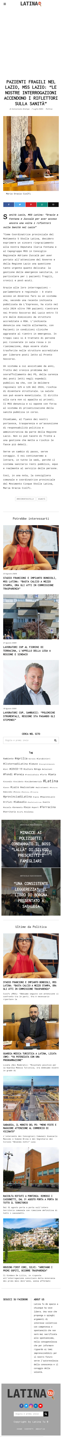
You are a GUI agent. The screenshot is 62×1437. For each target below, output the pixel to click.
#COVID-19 (15, 768)
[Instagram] (31, 1406)
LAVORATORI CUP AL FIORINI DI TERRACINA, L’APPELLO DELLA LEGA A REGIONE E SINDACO (27, 651)
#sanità (41, 499)
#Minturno (54, 787)
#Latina (50, 781)
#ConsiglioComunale (47, 764)
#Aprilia (21, 758)
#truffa (20, 812)
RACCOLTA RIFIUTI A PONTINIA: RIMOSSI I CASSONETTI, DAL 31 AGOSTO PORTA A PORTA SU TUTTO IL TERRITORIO (30, 1199)
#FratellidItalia (32, 775)
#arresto (32, 759)
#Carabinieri (43, 758)
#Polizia (16, 792)
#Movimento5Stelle (25, 499)
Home (19, 1429)
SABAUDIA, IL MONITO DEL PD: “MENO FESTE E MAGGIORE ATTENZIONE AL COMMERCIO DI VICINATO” (29, 1128)
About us (40, 1429)
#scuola (7, 807)
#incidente (18, 781)
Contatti (29, 1429)
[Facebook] (8, 204)
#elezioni (47, 769)
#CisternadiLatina (15, 763)
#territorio (9, 811)
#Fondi (8, 774)
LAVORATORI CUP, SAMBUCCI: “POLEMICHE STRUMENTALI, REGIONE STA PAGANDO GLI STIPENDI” (29, 716)
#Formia (19, 774)
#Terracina (48, 807)
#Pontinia (25, 792)
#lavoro (6, 787)
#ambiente (8, 758)
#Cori (5, 769)
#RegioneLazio (47, 797)
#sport (35, 807)
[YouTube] (40, 1406)
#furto (43, 774)
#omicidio (7, 792)
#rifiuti (7, 802)
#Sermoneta (17, 807)
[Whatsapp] (42, 204)
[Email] (53, 204)
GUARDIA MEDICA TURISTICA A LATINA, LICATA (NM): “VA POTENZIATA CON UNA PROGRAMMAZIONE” (29, 1057)
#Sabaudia (20, 801)
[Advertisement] (31, 42)
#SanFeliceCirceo (35, 802)
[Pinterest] (31, 204)
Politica (49, 109)
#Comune (33, 763)
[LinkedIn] (36, 1406)
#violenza (28, 812)
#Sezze (27, 807)
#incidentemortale (33, 781)
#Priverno (34, 792)
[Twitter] (19, 204)
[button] (55, 740)
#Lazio (14, 787)
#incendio (7, 781)
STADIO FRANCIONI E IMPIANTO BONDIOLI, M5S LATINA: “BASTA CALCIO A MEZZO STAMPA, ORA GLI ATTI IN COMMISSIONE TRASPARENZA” (29, 985)
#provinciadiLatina (17, 796)
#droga (37, 769)
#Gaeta (52, 774)
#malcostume (27, 787)
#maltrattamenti (42, 787)
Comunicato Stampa (21, 109)
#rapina (36, 797)
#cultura (28, 769)
